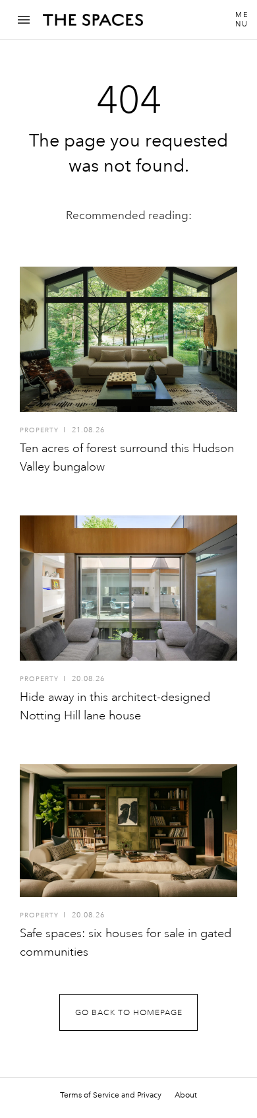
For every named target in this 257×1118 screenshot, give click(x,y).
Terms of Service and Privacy (110, 1095)
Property (39, 430)
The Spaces (93, 24)
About (186, 1095)
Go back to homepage (129, 1013)
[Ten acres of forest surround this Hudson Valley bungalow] (128, 339)
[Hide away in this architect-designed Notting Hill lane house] (128, 588)
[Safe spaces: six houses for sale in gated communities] (128, 830)
